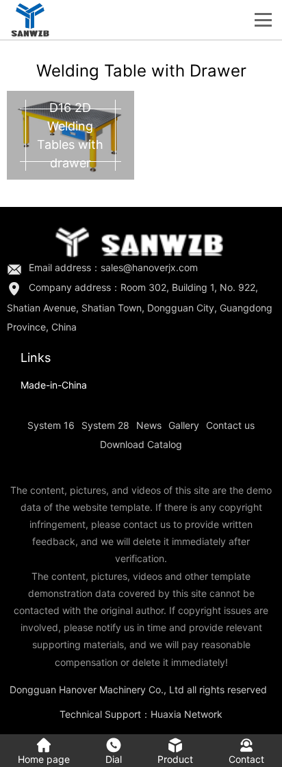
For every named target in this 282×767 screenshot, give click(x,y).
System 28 (105, 425)
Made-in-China (54, 385)
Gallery (183, 425)
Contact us (230, 425)
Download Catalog (141, 444)
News (149, 425)
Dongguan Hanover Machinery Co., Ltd (97, 689)
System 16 (51, 425)
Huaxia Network (186, 714)
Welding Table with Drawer (141, 71)
